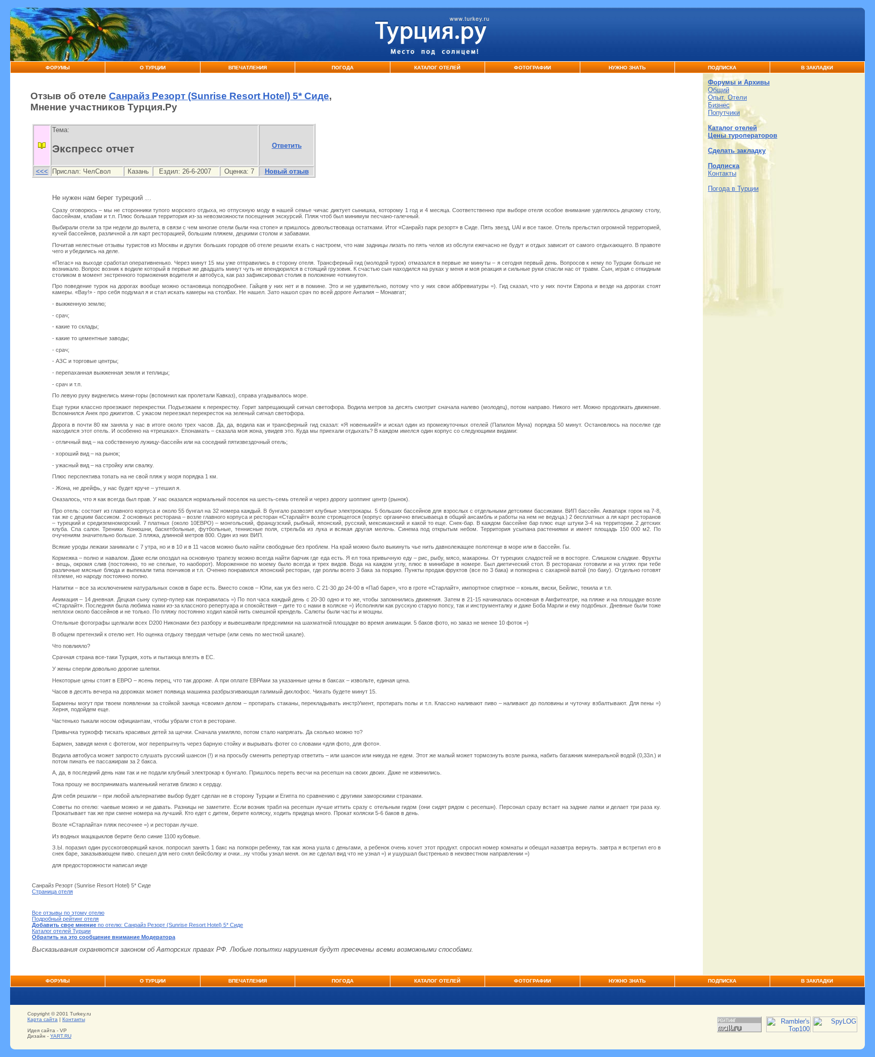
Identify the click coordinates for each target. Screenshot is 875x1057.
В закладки (817, 67)
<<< (42, 171)
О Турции (153, 67)
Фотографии (532, 67)
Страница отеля (52, 891)
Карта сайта (42, 1019)
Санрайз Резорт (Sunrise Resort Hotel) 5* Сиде (219, 96)
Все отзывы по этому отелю (68, 913)
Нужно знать (627, 67)
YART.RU (60, 1036)
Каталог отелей (732, 128)
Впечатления (247, 67)
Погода (342, 67)
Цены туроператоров (742, 135)
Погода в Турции (733, 188)
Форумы (58, 67)
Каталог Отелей (437, 67)
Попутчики (724, 112)
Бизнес (719, 105)
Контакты (722, 173)
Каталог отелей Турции (61, 931)
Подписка (722, 67)
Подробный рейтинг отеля (65, 919)
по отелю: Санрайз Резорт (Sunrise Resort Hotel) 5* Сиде (137, 925)
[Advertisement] (784, 263)
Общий (718, 90)
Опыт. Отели (727, 97)
